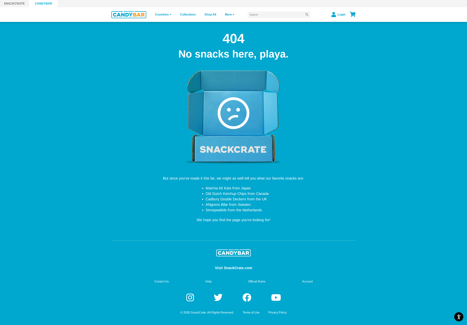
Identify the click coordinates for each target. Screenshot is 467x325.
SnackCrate (14, 3)
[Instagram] (191, 298)
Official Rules (256, 281)
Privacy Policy (277, 312)
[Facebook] (248, 298)
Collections (188, 14)
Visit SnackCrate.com (233, 268)
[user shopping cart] (353, 14)
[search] (306, 14)
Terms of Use (251, 312)
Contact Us (161, 281)
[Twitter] (219, 298)
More (228, 14)
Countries (162, 14)
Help (208, 281)
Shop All (210, 14)
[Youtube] (276, 298)
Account (307, 281)
